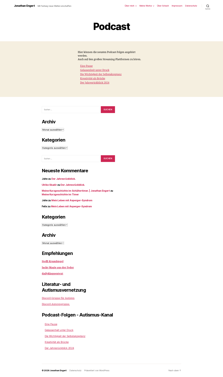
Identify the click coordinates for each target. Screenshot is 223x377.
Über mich (129, 6)
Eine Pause (86, 66)
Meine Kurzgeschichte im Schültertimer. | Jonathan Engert (76, 190)
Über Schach (163, 6)
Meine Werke (145, 6)
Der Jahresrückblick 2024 (94, 82)
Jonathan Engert (24, 5)
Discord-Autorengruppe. (56, 304)
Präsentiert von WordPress (96, 370)
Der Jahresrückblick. (63, 178)
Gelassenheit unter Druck (94, 70)
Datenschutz (191, 6)
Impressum (177, 6)
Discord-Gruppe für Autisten (58, 298)
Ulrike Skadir (49, 184)
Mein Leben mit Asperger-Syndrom (71, 200)
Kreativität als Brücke (92, 78)
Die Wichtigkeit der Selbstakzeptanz (101, 74)
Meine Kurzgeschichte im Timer (60, 194)
